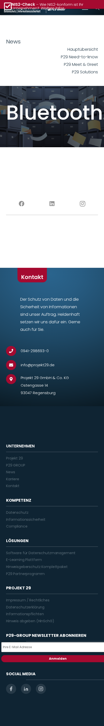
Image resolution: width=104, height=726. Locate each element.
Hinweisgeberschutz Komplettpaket (37, 566)
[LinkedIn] (52, 204)
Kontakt (12, 485)
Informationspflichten (25, 613)
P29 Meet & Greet (81, 64)
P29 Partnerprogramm (25, 573)
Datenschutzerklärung (25, 607)
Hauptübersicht (82, 49)
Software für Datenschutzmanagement (40, 552)
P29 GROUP (15, 465)
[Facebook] (21, 204)
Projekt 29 (14, 458)
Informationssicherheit (25, 519)
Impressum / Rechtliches (27, 600)
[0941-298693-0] (13, 351)
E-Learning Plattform (24, 559)
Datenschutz (17, 512)
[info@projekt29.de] (13, 365)
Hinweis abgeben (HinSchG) (30, 621)
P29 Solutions (85, 72)
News (10, 472)
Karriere (12, 479)
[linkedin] (26, 689)
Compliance (17, 526)
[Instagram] (82, 204)
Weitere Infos (52, 8)
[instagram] (41, 689)
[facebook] (11, 689)
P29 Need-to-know (79, 57)
